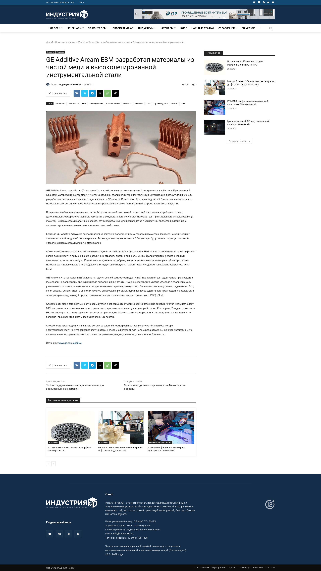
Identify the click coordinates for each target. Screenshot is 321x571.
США (183, 103)
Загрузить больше (238, 141)
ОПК (149, 103)
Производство (161, 103)
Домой (49, 42)
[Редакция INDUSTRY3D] (48, 84)
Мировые (70, 42)
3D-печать (60, 103)
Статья (174, 103)
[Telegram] (264, 2)
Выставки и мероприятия (160, 442)
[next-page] (53, 464)
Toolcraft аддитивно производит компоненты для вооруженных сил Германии (75, 387)
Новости (59, 42)
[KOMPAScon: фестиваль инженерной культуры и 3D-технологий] (171, 427)
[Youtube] (273, 2)
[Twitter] (84, 93)
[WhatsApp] (107, 93)
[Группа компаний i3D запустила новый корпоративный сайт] (214, 127)
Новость (139, 103)
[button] (271, 28)
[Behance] (254, 2)
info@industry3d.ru (123, 533)
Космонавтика (113, 103)
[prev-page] (48, 464)
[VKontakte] (268, 2)
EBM (84, 103)
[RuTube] (77, 533)
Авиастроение (96, 103)
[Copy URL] (115, 93)
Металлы (127, 103)
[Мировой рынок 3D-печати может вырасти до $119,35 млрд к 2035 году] (121, 427)
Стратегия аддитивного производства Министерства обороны (154, 387)
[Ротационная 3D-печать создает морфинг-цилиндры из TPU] (71, 427)
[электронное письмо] (100, 93)
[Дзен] (68, 533)
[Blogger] (259, 2)
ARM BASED (74, 103)
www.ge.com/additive (70, 343)
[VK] (77, 93)
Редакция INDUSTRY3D (70, 84)
